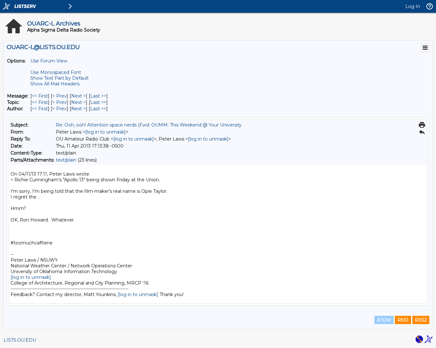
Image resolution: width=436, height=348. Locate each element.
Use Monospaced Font (55, 72)
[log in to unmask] (105, 132)
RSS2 (421, 320)
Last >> (98, 96)
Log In (412, 6)
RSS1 (403, 320)
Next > (78, 96)
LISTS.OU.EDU (20, 340)
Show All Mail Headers (54, 84)
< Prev (59, 96)
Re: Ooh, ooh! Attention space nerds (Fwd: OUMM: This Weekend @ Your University (149, 125)
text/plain (66, 160)
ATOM (384, 320)
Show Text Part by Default (59, 78)
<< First (40, 96)
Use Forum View (48, 61)
